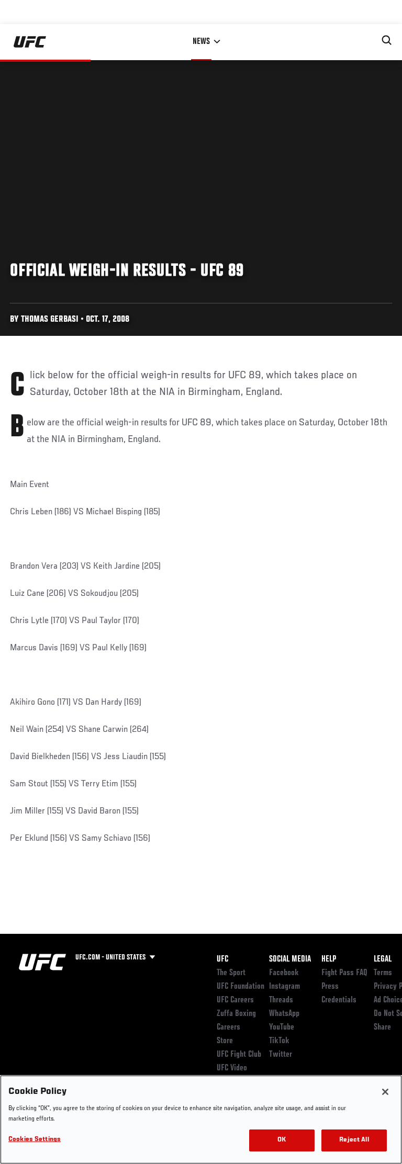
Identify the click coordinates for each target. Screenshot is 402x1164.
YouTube (281, 1027)
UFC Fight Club (239, 1054)
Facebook (284, 973)
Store (225, 1041)
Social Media (290, 959)
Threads (281, 1000)
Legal (383, 959)
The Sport (231, 973)
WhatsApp (284, 1014)
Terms (383, 973)
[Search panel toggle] (387, 40)
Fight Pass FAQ (344, 973)
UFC (222, 959)
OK (281, 1140)
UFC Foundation (240, 986)
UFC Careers (235, 1000)
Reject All (353, 1140)
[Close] (385, 1091)
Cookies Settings (34, 1139)
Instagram (284, 986)
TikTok (279, 1041)
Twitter (280, 1054)
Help (328, 959)
